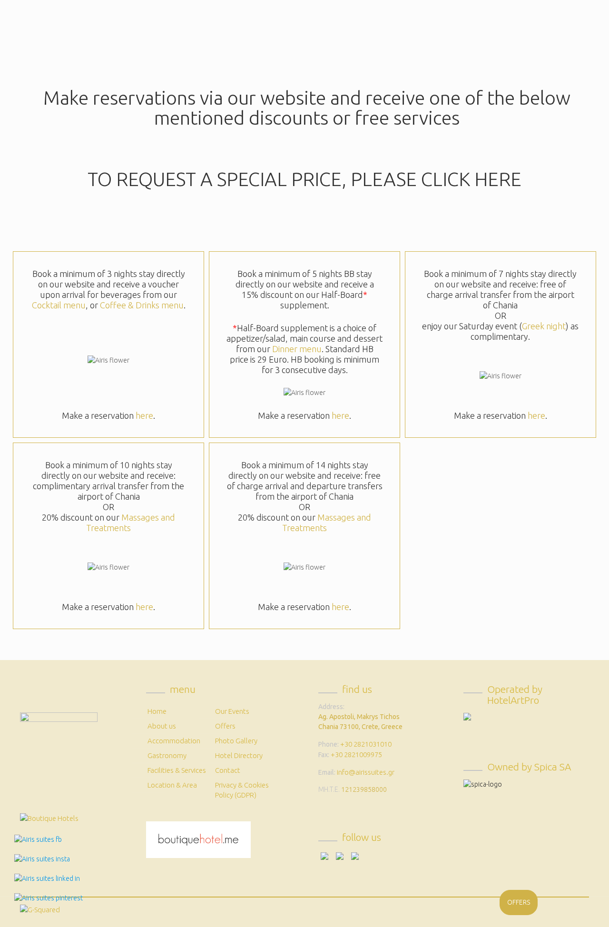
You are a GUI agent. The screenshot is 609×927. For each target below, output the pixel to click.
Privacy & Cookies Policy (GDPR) (242, 790)
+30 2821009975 (356, 754)
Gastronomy (167, 755)
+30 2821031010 (366, 744)
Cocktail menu (59, 305)
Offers (225, 726)
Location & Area (172, 785)
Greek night (544, 326)
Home (157, 711)
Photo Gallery (236, 741)
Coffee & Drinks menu (142, 305)
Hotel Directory (239, 755)
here (144, 415)
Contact (227, 770)
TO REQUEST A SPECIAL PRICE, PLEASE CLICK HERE (304, 179)
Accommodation (173, 741)
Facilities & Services (176, 770)
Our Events (232, 711)
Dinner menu (297, 349)
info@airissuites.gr (365, 772)
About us (161, 726)
